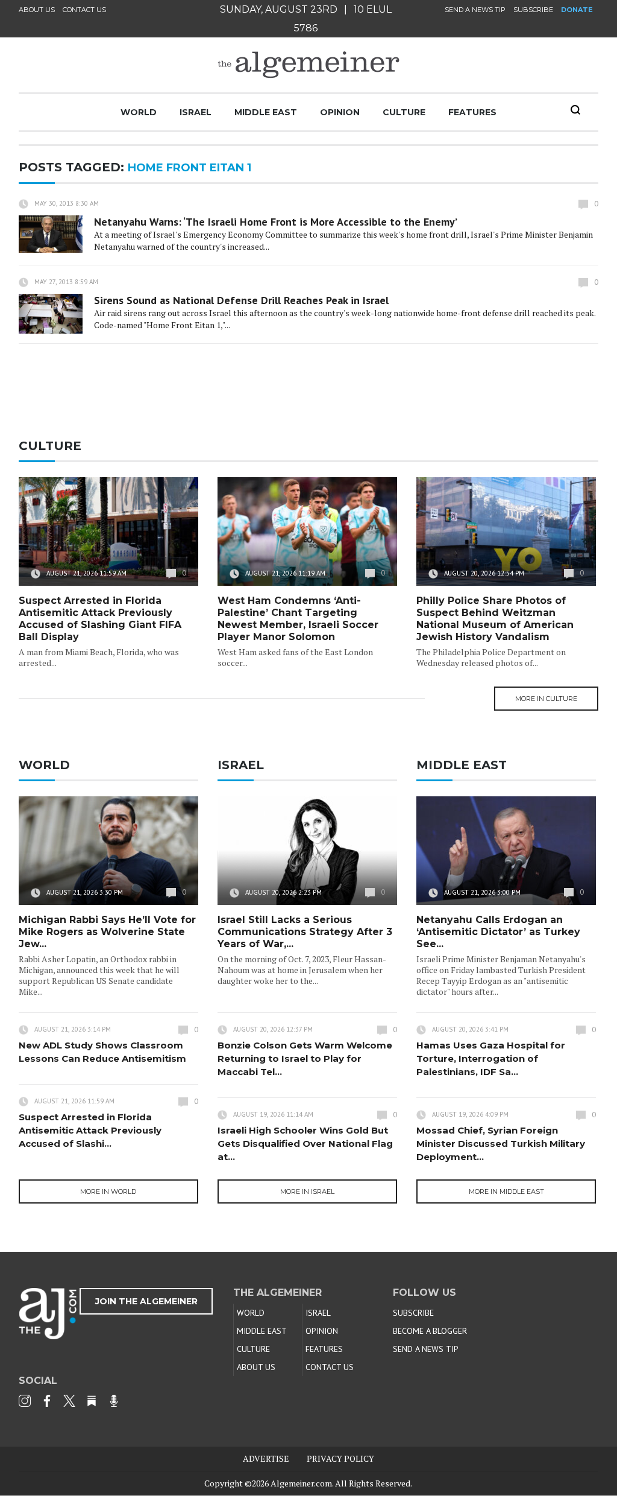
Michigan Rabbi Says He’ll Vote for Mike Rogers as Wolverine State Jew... (107, 932)
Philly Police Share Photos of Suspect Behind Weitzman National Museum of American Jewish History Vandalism (495, 618)
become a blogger (430, 1330)
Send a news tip (475, 9)
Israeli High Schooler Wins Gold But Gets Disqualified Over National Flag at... (305, 1144)
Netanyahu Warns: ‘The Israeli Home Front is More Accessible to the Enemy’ (275, 222)
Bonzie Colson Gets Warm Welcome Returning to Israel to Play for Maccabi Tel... (305, 1058)
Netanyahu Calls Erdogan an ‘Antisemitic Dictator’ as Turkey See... (498, 932)
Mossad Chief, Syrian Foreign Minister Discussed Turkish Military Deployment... (500, 1144)
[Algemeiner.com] (308, 64)
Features (472, 112)
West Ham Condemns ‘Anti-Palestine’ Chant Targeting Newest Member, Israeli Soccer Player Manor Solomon (298, 618)
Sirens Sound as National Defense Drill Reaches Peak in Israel (241, 300)
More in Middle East (506, 1191)
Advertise (266, 1458)
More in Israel (307, 1191)
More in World (108, 1191)
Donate (577, 9)
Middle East (265, 112)
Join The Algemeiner (146, 1301)
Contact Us (84, 9)
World (139, 112)
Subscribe (533, 9)
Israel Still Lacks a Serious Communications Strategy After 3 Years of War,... (305, 932)
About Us (37, 9)
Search (575, 110)
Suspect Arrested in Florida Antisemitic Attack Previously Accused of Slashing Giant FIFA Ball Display (100, 618)
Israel (195, 112)
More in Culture (546, 698)
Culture (404, 112)
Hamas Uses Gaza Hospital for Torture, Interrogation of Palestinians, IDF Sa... (490, 1058)
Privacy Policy (340, 1458)
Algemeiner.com (301, 1483)
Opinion (340, 112)
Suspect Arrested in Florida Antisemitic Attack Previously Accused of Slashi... (90, 1130)
